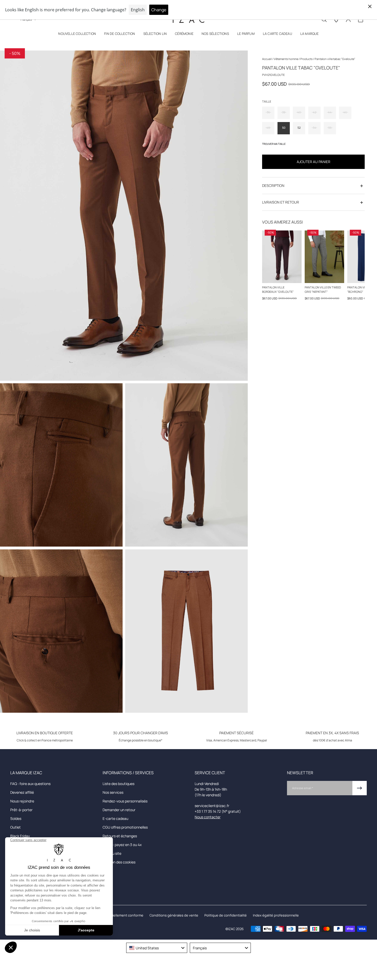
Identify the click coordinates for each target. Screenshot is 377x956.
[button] (77, 34)
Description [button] (273, 185)
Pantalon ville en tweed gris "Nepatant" (323, 289)
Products (306, 59)
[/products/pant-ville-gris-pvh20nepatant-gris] (324, 256)
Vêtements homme (286, 59)
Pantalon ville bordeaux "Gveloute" (278, 289)
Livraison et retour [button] (280, 202)
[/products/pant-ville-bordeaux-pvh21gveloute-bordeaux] (282, 256)
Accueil (267, 59)
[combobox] (156, 948)
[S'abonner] (359, 788)
